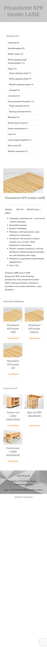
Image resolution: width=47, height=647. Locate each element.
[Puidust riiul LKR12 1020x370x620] (12, 396)
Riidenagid (12, 117)
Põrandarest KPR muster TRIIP (13, 329)
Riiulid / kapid (13, 53)
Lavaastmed (12, 95)
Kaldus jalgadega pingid (18, 78)
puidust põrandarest (28, 286)
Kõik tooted (20, 276)
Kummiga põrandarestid (18, 111)
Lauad (10, 134)
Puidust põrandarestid (17, 105)
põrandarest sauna (12, 286)
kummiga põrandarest (19, 282)
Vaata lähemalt (12, 338)
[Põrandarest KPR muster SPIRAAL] (34, 309)
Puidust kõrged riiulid (16, 122)
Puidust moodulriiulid (16, 128)
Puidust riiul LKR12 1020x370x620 (13, 416)
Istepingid (13, 90)
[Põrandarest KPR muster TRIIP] (12, 309)
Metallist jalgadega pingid (19, 84)
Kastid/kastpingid (15, 48)
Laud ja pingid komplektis (18, 139)
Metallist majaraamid (16, 151)
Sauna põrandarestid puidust (28, 279)
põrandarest (33, 282)
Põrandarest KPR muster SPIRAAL (34, 329)
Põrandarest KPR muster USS (13, 364)
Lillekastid (12, 42)
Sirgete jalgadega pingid (18, 73)
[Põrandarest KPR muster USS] (12, 344)
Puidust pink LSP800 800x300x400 (13, 452)
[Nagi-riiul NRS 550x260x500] (34, 396)
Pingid (10, 68)
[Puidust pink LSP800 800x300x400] (12, 432)
